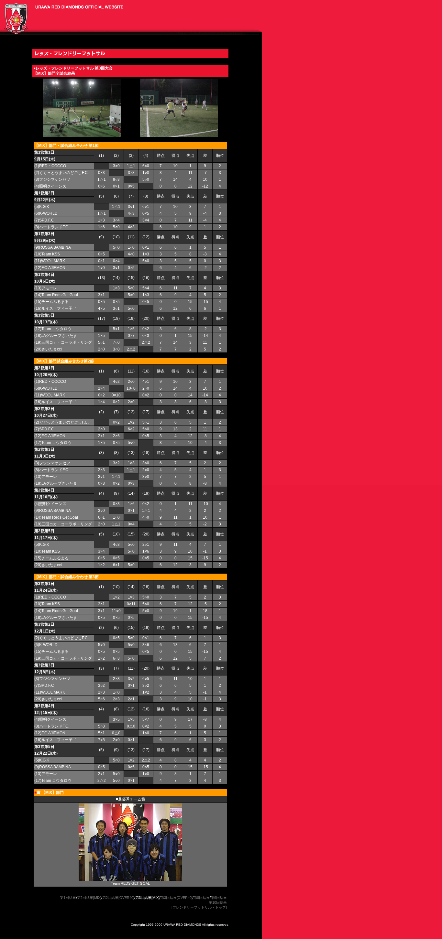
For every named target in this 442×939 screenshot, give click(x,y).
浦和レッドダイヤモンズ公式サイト (14, 16)
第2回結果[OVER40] (118, 898)
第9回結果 (219, 898)
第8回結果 (201, 898)
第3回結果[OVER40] (176, 898)
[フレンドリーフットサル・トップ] (199, 907)
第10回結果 (218, 902)
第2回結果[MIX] (89, 898)
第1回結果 (68, 898)
